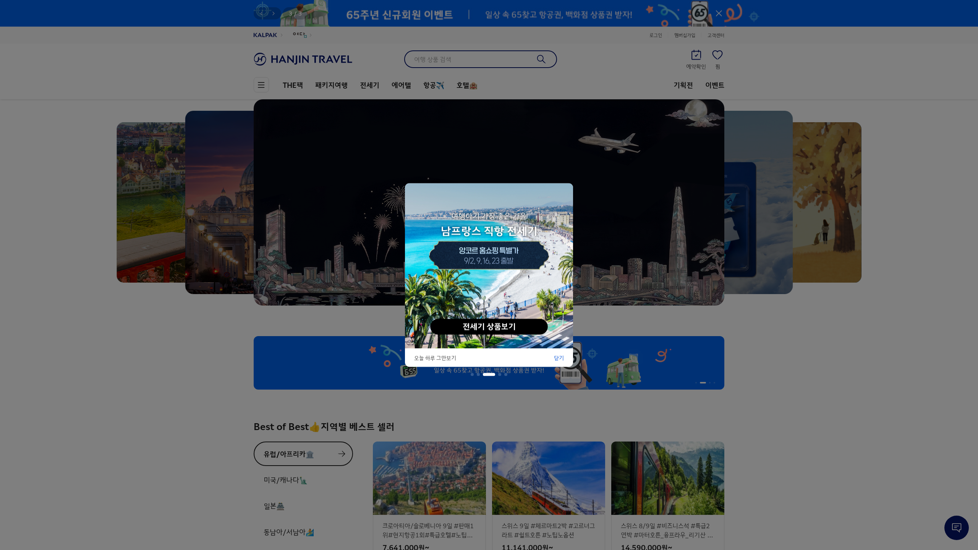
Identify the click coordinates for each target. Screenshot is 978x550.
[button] (472, 374)
